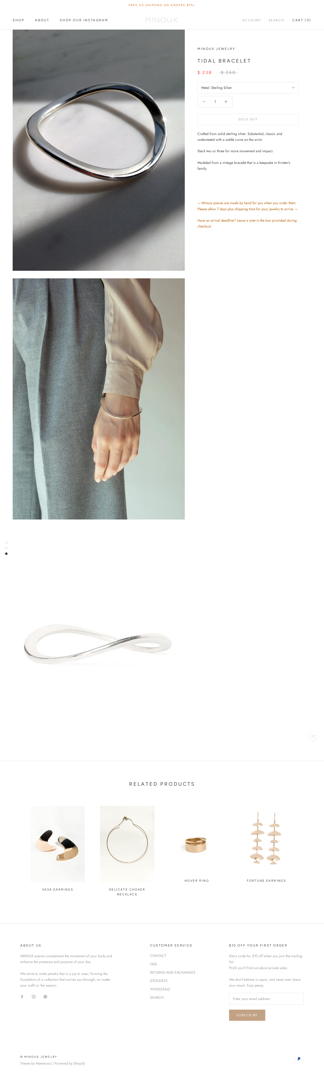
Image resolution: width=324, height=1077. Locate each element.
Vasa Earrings (57, 889)
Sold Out (248, 119)
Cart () (301, 20)
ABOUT (42, 20)
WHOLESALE (160, 989)
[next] (308, 849)
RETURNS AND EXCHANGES (172, 972)
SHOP (18, 20)
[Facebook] (22, 996)
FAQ (153, 964)
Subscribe (247, 1015)
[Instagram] (33, 996)
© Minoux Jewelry (38, 1057)
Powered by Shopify (70, 1063)
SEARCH (157, 997)
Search (276, 20)
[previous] (16, 849)
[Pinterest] (45, 996)
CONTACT (158, 955)
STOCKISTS (159, 980)
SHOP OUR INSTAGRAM (84, 20)
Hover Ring (197, 880)
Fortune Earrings (266, 880)
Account (251, 20)
